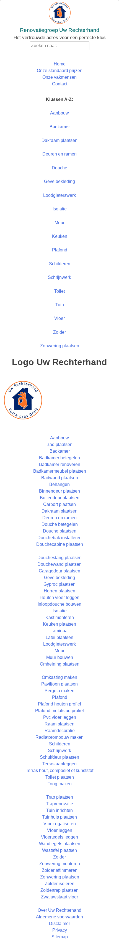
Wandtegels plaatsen (59, 843)
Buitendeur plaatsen (59, 497)
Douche (59, 167)
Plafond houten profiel (59, 704)
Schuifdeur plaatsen (59, 757)
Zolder (59, 332)
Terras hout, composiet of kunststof (59, 770)
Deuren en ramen (59, 154)
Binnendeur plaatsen (59, 491)
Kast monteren (59, 617)
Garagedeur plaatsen (59, 571)
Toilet (59, 291)
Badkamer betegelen (59, 457)
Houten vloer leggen (59, 597)
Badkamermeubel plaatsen (59, 471)
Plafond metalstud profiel (59, 710)
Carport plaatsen (59, 504)
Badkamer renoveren (59, 464)
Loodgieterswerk (59, 195)
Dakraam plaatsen (59, 140)
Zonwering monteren (59, 863)
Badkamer (60, 126)
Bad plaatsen (59, 444)
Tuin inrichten (59, 810)
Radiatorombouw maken (59, 737)
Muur (59, 222)
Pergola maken (59, 690)
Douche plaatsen (59, 531)
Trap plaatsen (59, 797)
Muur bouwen (59, 657)
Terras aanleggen (59, 763)
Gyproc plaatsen (59, 584)
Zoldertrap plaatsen (59, 890)
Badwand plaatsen (59, 477)
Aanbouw (59, 113)
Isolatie (60, 209)
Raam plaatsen (59, 724)
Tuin (59, 304)
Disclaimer (59, 923)
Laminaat (59, 630)
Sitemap (59, 936)
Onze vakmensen (59, 77)
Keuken (59, 236)
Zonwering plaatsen (59, 345)
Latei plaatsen (59, 637)
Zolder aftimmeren (59, 870)
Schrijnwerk (59, 277)
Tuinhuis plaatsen (59, 817)
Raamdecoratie (60, 730)
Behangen (59, 484)
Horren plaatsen (59, 591)
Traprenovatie (59, 803)
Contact (59, 83)
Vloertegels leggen (59, 837)
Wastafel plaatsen (59, 850)
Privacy (59, 930)
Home (60, 64)
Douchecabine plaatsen (59, 544)
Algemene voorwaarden (59, 916)
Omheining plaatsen (59, 664)
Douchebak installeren (59, 537)
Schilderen (59, 263)
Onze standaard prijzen (59, 70)
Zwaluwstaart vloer (59, 897)
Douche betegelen (60, 524)
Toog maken (60, 783)
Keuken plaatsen (59, 624)
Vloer (59, 318)
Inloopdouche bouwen (59, 604)
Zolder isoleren (59, 883)
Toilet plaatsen (59, 777)
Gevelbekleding (59, 181)
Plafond (59, 250)
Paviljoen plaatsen (59, 684)
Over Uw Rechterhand (59, 910)
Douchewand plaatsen (59, 564)
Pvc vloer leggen (59, 717)
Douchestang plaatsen (59, 557)
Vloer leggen (59, 830)
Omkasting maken (59, 677)
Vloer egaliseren (59, 823)
